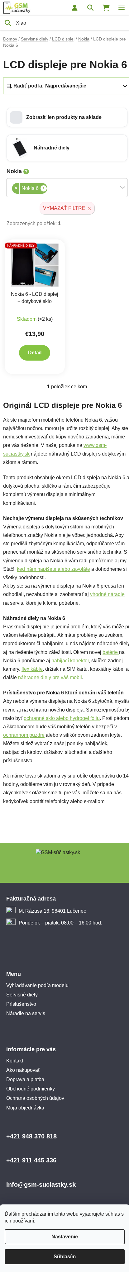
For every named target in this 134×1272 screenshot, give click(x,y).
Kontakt (14, 1060)
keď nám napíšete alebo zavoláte (53, 569)
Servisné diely (22, 994)
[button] (67, 117)
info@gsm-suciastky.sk (41, 1184)
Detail (34, 352)
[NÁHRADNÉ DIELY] (35, 264)
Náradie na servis (25, 1013)
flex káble (32, 669)
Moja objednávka (25, 1107)
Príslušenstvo (21, 1004)
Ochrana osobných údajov (35, 1098)
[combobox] (67, 187)
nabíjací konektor (70, 660)
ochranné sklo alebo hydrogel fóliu (62, 718)
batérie (111, 652)
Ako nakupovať (23, 1070)
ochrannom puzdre (24, 735)
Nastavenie (64, 1236)
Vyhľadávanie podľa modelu (37, 985)
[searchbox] (49, 189)
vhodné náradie (107, 594)
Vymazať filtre (64, 208)
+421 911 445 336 (31, 1160)
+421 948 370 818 (31, 1136)
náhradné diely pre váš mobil (50, 677)
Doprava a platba (25, 1079)
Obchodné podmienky (30, 1088)
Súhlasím (65, 1256)
